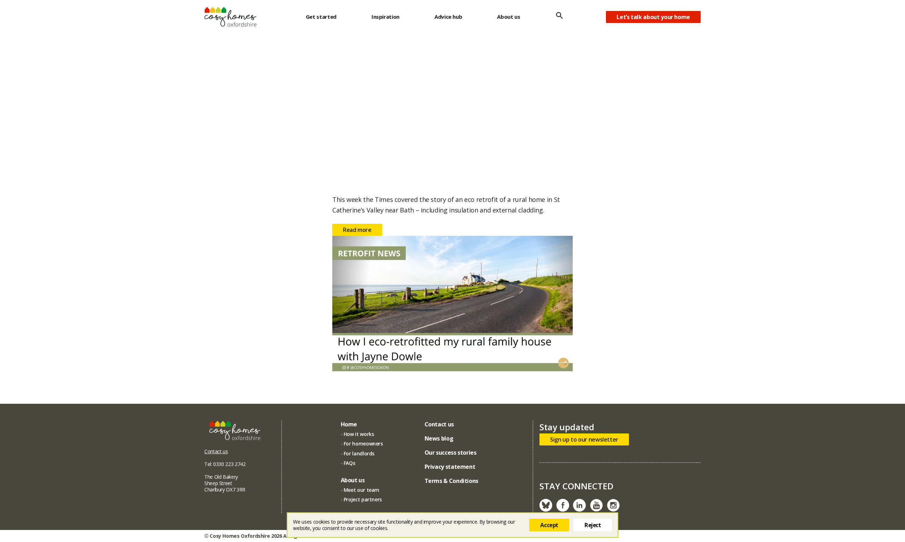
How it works (359, 434)
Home (349, 424)
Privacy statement (450, 466)
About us (508, 16)
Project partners (363, 499)
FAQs (349, 463)
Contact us (216, 451)
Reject (592, 525)
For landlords (359, 453)
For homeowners (363, 443)
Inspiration (385, 16)
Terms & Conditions (452, 480)
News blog (439, 438)
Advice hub (448, 16)
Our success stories (451, 452)
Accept (549, 525)
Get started (321, 16)
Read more (357, 230)
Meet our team (361, 489)
